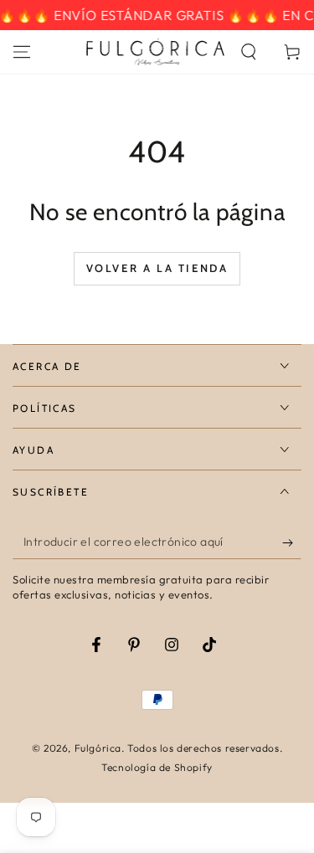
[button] (248, 52)
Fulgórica (98, 748)
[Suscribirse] (291, 542)
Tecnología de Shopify (157, 767)
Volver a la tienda (157, 268)
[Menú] (22, 52)
